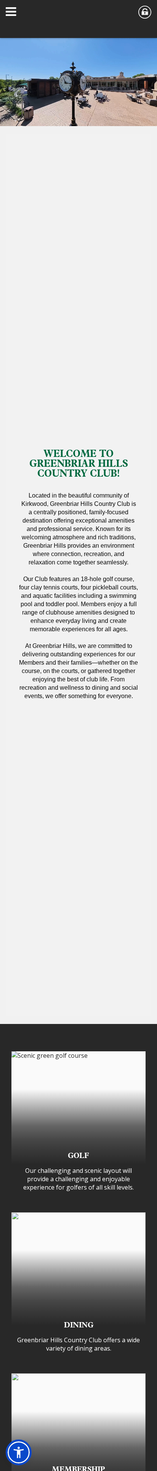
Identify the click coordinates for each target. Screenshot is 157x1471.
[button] (13, 13)
